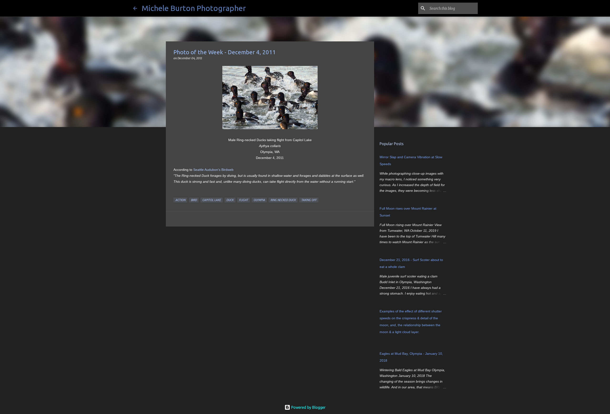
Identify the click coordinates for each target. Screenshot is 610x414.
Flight (243, 200)
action (180, 200)
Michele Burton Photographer (194, 8)
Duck (230, 200)
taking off (308, 200)
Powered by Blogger (307, 407)
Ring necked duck (283, 200)
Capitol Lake (211, 200)
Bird (194, 200)
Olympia (259, 200)
